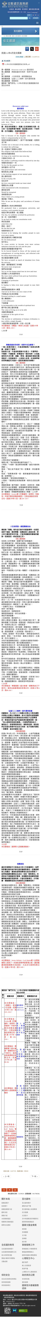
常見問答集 (25, 1279)
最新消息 (4, 1212)
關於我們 (25, 1262)
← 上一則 (6, 1176)
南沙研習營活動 (6, 1255)
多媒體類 (25, 1232)
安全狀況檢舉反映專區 (8, 1279)
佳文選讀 (24, 36)
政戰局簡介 (5, 1203)
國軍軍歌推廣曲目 (28, 1222)
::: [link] (3, 36)
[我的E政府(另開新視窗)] (14, 1310)
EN (21, 12)
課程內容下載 (26, 1206)
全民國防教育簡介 (7, 1249)
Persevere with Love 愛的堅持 (23, 70)
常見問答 (25, 9)
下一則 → (35, 1176)
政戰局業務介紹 (6, 1209)
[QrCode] (7, 1310)
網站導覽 (18, 9)
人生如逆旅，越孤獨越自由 (22, 76)
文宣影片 (25, 1215)
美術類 (24, 1229)
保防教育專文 (5, 1285)
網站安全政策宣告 (19, 1295)
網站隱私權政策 (8, 1295)
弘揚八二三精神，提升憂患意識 (23, 79)
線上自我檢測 (26, 1265)
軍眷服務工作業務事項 (29, 1249)
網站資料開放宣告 (31, 1295)
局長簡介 (4, 1206)
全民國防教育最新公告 (8, 1252)
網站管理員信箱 (9, 1297)
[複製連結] (37, 49)
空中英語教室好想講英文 (30, 1218)
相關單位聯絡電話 (7, 1222)
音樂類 (24, 1238)
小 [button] (38, 15)
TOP (21, 334)
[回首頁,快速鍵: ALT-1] (15, 4)
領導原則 (15, 81)
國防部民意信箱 (34, 9)
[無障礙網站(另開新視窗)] (23, 1310)
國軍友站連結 (5, 1225)
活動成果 (4, 1261)
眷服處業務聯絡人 (28, 1252)
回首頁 (11, 9)
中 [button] (35, 15)
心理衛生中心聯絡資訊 (29, 1272)
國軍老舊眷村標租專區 (29, 1255)
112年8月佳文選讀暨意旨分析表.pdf (17, 64)
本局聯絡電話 (5, 1218)
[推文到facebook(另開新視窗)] (27, 49)
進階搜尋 (35, 18)
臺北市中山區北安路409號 (20, 1299)
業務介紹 (4, 1215)
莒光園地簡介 (26, 1203)
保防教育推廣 (5, 1282)
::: (39, 3)
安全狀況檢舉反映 (14, 12)
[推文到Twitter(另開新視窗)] (32, 49)
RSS (24, 12)
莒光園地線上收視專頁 (29, 1209)
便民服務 (25, 1282)
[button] (29, 18)
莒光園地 (18, 36)
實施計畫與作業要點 (8, 1258)
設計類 (24, 1241)
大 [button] (33, 15)
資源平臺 (25, 1268)
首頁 (13, 36)
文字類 (24, 1235)
